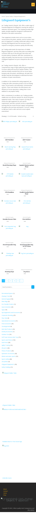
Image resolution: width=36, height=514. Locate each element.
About (5, 489)
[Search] (32, 287)
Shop (4, 495)
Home (3, 16)
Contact (5, 491)
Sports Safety (9, 16)
